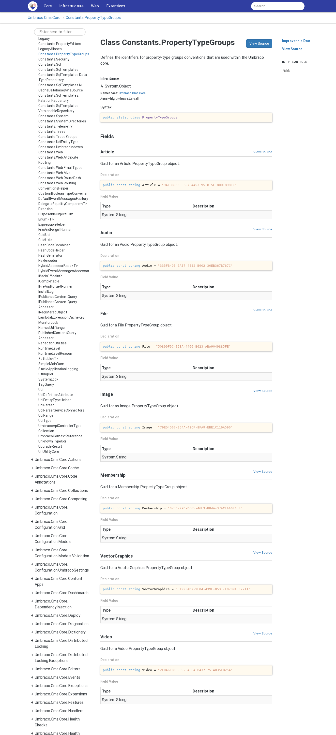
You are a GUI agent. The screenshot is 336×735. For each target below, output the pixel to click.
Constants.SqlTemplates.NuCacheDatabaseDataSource (60, 87)
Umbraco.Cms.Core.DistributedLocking (61, 643)
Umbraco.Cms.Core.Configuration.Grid (51, 524)
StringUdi (45, 374)
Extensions (115, 6)
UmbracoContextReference (60, 436)
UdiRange (45, 415)
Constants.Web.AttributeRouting (58, 159)
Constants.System (53, 116)
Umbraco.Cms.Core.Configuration (51, 510)
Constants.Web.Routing (57, 183)
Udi (40, 390)
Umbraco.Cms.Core (44, 17)
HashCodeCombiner (54, 245)
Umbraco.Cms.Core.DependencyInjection (53, 604)
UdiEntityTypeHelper (54, 400)
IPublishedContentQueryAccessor (57, 304)
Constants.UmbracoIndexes (60, 147)
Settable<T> (48, 359)
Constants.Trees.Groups (57, 137)
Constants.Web (50, 152)
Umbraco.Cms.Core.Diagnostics (62, 623)
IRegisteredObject (52, 312)
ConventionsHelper (53, 188)
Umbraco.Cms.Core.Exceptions (61, 685)
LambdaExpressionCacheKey (61, 317)
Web (95, 6)
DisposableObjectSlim (55, 214)
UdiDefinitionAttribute (55, 395)
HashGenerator (50, 255)
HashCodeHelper (51, 250)
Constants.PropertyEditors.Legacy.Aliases (60, 46)
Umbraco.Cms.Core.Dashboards (62, 592)
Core (48, 6)
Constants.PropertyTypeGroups (93, 17)
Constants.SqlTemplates (58, 70)
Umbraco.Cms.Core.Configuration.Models (53, 538)
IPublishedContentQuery (57, 297)
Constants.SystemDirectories (62, 121)
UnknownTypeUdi (52, 441)
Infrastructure (71, 6)
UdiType (44, 421)
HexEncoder (47, 261)
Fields (286, 71)
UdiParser (46, 405)
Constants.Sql (49, 64)
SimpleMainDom (51, 364)
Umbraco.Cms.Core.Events (57, 677)
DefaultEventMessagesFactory (63, 199)
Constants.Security (53, 59)
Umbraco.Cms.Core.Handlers (59, 710)
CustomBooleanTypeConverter (63, 193)
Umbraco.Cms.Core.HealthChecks (57, 722)
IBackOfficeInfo (50, 276)
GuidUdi (44, 235)
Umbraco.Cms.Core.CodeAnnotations (56, 479)
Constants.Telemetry (55, 126)
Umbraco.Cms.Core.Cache (57, 468)
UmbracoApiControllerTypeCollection (59, 428)
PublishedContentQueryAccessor (57, 335)
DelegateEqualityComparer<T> (62, 204)
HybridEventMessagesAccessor (63, 271)
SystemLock (48, 379)
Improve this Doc (296, 41)
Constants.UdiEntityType (58, 142)
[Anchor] (98, 136)
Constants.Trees (51, 131)
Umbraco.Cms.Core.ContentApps (58, 581)
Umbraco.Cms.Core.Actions (58, 459)
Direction (45, 209)
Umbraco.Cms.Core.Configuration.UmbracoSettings (62, 567)
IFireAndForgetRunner (55, 286)
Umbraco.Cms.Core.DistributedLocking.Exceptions (61, 657)
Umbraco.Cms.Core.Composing (61, 499)
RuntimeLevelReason (55, 353)
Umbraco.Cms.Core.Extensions (61, 694)
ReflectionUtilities (52, 343)
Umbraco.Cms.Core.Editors (57, 669)
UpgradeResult (50, 446)
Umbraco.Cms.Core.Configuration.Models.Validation (62, 553)
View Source (259, 43)
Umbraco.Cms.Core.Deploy (57, 615)
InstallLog (46, 292)
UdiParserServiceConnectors (61, 410)
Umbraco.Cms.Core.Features (59, 702)
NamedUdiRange (51, 328)
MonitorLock (48, 322)
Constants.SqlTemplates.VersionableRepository (58, 108)
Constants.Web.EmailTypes (60, 168)
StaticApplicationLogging (58, 369)
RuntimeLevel (49, 348)
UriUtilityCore (48, 452)
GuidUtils (45, 240)
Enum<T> (46, 219)
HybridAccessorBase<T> (58, 266)
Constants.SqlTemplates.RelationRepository (58, 98)
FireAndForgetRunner (55, 230)
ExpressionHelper (52, 224)
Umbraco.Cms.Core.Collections (61, 490)
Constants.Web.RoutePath (59, 178)
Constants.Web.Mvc (54, 173)
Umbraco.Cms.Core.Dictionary (60, 632)
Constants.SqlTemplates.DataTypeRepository (62, 77)
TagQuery (46, 384)
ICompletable (48, 281)
